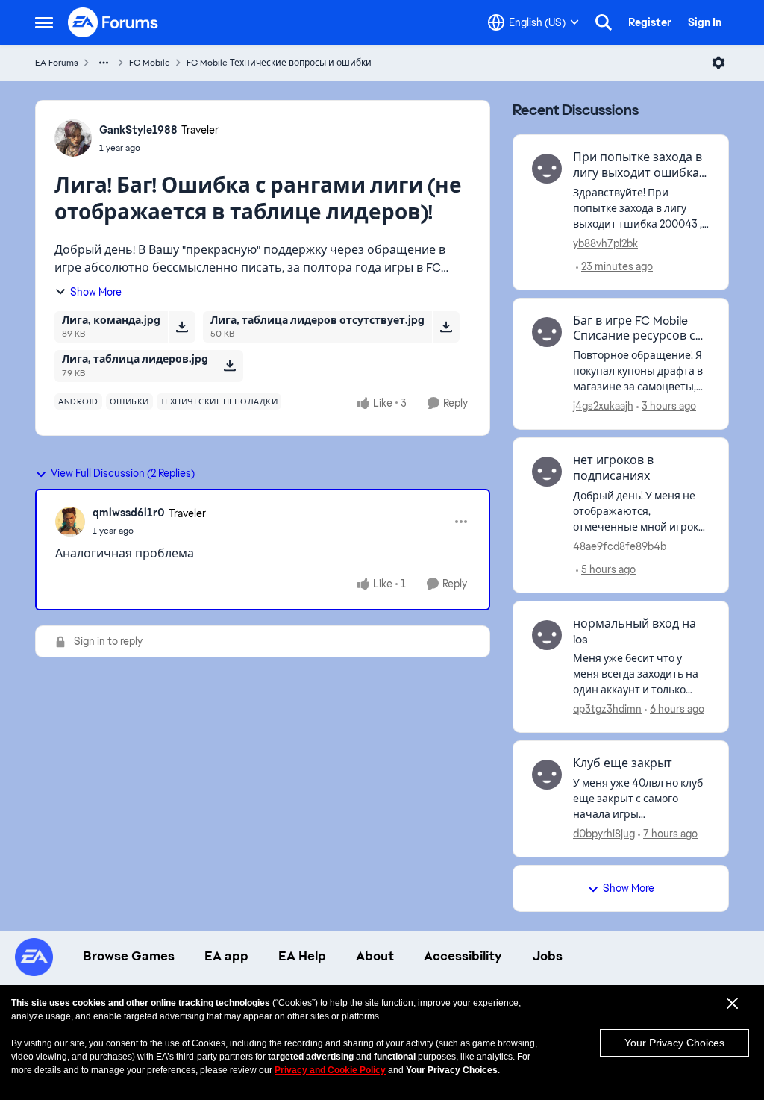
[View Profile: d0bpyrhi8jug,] (547, 775)
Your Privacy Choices (674, 1043)
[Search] (604, 22)
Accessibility (463, 956)
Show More (96, 292)
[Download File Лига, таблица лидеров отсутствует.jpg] (446, 327)
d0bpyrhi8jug (604, 833)
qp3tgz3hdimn (607, 709)
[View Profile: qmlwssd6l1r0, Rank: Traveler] (70, 522)
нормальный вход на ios (634, 631)
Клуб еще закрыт (622, 763)
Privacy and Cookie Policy (330, 1070)
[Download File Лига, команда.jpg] (181, 327)
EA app (226, 956)
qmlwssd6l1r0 (129, 512)
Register (649, 22)
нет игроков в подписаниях (613, 468)
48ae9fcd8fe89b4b (619, 546)
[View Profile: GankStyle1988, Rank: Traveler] (73, 138)
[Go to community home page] (113, 22)
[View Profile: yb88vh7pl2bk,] (547, 169)
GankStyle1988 (138, 130)
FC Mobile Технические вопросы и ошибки (279, 63)
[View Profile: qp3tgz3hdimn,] (547, 635)
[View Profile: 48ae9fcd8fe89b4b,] (547, 472)
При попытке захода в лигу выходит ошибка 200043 (637, 165)
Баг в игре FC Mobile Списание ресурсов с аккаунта (634, 329)
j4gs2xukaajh (603, 406)
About (375, 956)
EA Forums (56, 63)
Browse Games (129, 956)
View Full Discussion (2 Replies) (123, 473)
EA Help (302, 956)
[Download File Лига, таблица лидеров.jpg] (229, 365)
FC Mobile (149, 63)
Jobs (547, 956)
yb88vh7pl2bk (605, 243)
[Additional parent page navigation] (104, 62)
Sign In (704, 22)
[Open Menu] (718, 62)
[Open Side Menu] (44, 22)
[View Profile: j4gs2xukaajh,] (547, 332)
